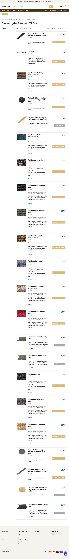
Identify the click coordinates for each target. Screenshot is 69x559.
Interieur (60, 10)
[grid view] (64, 29)
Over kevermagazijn (53, 10)
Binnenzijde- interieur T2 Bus (11, 19)
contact (29, 81)
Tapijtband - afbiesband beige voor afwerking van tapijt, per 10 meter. (38, 118)
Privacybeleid (20, 538)
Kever (3, 10)
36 (52, 28)
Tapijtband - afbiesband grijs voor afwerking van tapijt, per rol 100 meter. (37, 451)
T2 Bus (13, 10)
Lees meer (30, 66)
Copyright (20, 541)
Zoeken (3, 549)
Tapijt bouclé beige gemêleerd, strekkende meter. (36, 287)
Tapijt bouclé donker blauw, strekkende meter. (35, 136)
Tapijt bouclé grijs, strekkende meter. (36, 400)
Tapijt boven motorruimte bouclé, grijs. (38, 337)
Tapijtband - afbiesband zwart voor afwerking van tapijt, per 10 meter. (37, 35)
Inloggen (61, 6)
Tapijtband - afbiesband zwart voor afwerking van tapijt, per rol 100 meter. (37, 99)
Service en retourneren (22, 543)
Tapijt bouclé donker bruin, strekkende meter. (35, 73)
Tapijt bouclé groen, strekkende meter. (36, 211)
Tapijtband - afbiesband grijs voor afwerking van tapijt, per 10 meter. (37, 470)
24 (50, 28)
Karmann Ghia (21, 10)
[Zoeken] (51, 6)
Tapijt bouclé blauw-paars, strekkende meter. (35, 262)
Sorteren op (18, 28)
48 (54, 28)
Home (46, 10)
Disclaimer (20, 536)
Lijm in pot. (31, 52)
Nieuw (27, 10)
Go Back (5, 14)
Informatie (3, 538)
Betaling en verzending (22, 540)
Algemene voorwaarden (22, 534)
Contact (65, 10)
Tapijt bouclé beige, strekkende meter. (36, 425)
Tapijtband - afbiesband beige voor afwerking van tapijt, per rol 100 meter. (38, 489)
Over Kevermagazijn (5, 536)
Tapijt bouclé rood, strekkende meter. (36, 312)
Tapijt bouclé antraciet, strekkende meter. (34, 375)
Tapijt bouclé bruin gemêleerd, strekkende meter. (36, 236)
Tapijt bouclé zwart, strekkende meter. (36, 186)
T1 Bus (8, 10)
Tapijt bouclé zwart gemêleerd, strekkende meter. (36, 161)
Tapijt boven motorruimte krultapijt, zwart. (38, 505)
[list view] (66, 29)
